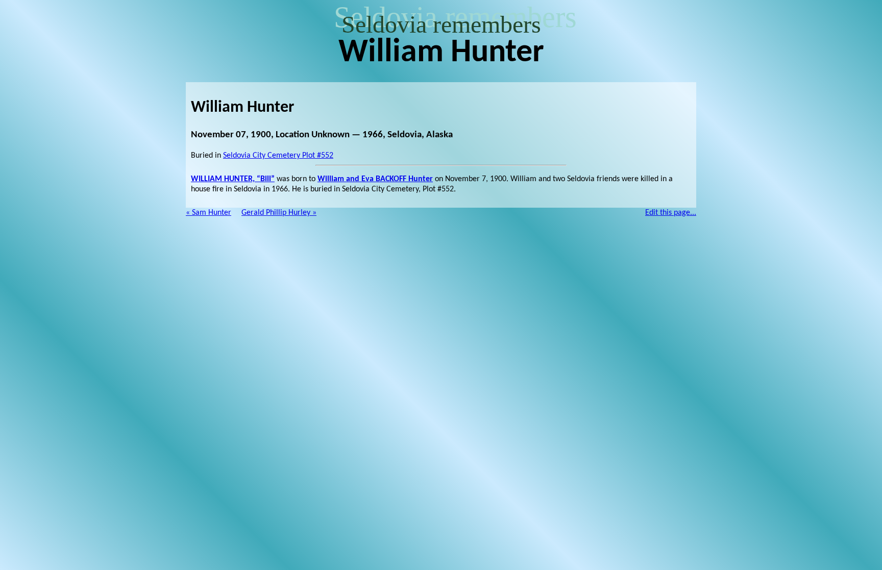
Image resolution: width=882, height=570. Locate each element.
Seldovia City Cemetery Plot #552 (278, 156)
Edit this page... (670, 213)
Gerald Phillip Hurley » (278, 213)
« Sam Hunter (208, 213)
